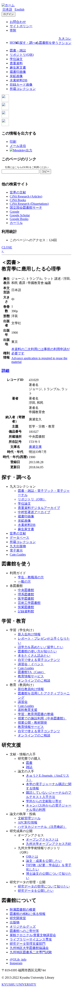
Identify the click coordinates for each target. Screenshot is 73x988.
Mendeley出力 (22, 150)
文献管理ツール (29, 818)
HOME (14, 42)
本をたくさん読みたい (34, 655)
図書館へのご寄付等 (24, 931)
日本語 (7, 9)
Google (14, 211)
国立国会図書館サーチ (26, 207)
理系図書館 (26, 594)
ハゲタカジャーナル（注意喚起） (42, 826)
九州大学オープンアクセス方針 (48, 843)
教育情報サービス (31, 676)
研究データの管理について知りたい (44, 886)
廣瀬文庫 (35, 446)
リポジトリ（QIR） (32, 499)
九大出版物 (18, 546)
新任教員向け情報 (31, 689)
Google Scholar (20, 215)
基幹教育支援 (27, 710)
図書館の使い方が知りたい (37, 651)
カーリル (16, 223)
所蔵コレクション (23, 89)
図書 (29, 762)
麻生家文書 (18, 67)
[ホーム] (8, 5)
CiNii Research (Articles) (26, 196)
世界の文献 (18, 192)
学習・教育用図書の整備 (36, 714)
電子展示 (16, 550)
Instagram (16, 963)
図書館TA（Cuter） (31, 672)
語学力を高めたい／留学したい (40, 647)
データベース (19, 537)
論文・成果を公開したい (44, 861)
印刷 (13, 141)
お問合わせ (18, 22)
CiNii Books (18, 200)
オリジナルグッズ (23, 926)
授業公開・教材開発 (32, 722)
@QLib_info (18, 959)
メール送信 (18, 146)
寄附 (13, 30)
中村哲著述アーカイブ (34, 512)
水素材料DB (18, 80)
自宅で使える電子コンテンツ (39, 660)
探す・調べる (29, 42)
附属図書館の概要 (23, 909)
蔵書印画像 (18, 71)
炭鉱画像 (16, 76)
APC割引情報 (27, 822)
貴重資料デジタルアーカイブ (39, 508)
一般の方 (24, 581)
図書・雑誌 (18, 50)
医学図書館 (26, 598)
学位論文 (16, 59)
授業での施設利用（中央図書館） (42, 718)
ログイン (8, 14)
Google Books (19, 219)
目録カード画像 (21, 84)
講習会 (23, 702)
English (19, 9)
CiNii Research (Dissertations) (29, 203)
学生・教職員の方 (31, 577)
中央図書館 (26, 590)
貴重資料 (16, 63)
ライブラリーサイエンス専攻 (31, 939)
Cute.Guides (18, 554)
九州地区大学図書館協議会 (29, 948)
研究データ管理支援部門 (27, 943)
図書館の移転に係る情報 (27, 914)
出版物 (14, 922)
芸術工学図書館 (29, 603)
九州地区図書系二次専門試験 (31, 952)
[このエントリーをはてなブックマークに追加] (5, 117)
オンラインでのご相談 (34, 680)
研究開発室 (18, 918)
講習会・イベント (31, 664)
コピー (45, 171)
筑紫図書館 (26, 607)
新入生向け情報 (29, 634)
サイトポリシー (21, 26)
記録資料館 (26, 611)
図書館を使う (48, 42)
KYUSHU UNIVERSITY (19, 984)
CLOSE (7, 247)
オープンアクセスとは (42, 839)
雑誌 (29, 767)
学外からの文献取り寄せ (44, 801)
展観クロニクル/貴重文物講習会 (33, 935)
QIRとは (32, 856)
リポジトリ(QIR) (22, 54)
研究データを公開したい (36, 890)
